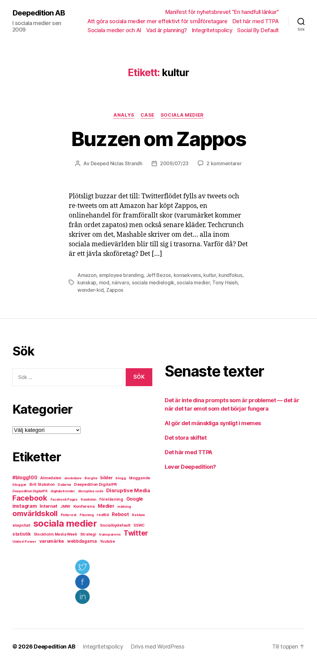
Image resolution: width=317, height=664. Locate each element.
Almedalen (50, 478)
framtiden (89, 500)
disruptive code (90, 491)
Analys (123, 115)
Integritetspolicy (212, 30)
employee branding (121, 275)
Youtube (107, 541)
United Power (24, 541)
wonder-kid (90, 290)
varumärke (51, 541)
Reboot (120, 514)
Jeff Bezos (158, 275)
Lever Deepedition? (190, 467)
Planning (87, 515)
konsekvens (187, 275)
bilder (106, 477)
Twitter (136, 533)
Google (134, 499)
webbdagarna (82, 541)
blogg (120, 478)
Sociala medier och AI (114, 30)
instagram (24, 506)
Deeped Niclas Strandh (116, 163)
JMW (65, 506)
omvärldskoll (35, 513)
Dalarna (64, 484)
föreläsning (111, 499)
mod (104, 282)
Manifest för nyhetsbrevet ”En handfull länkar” (222, 12)
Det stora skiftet (185, 437)
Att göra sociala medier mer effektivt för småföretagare (157, 21)
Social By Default (258, 30)
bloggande (139, 478)
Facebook (29, 498)
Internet (48, 506)
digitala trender (62, 491)
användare (73, 478)
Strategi (88, 534)
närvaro (120, 282)
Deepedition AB (38, 13)
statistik (21, 534)
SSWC (139, 525)
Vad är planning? (166, 30)
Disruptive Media (128, 490)
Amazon (86, 275)
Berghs (91, 478)
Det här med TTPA (255, 21)
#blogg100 (24, 478)
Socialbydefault (115, 525)
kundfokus (230, 275)
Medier (106, 506)
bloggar (19, 484)
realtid (103, 515)
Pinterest (69, 515)
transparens (109, 534)
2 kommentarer (224, 163)
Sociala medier (182, 115)
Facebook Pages (64, 500)
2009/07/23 (174, 163)
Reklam (138, 515)
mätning (124, 507)
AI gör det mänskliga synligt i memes (213, 423)
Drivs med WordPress (158, 646)
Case (147, 115)
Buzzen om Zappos (158, 139)
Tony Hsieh (224, 282)
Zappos (114, 290)
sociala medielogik (153, 282)
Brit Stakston (42, 484)
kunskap (86, 282)
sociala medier (193, 282)
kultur (209, 275)
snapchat (21, 525)
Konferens (84, 506)
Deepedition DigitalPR (95, 484)
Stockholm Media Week (55, 534)
